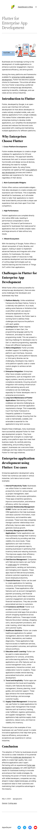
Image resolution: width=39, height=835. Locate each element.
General (4, 803)
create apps (12, 565)
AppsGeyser (6, 827)
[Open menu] (36, 7)
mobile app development (22, 757)
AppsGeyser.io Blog (25, 7)
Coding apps (12, 803)
